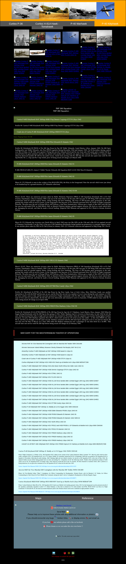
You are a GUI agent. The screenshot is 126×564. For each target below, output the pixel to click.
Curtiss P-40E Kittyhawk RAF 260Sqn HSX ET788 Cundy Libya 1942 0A (46, 403)
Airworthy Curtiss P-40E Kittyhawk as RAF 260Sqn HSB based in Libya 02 (47, 355)
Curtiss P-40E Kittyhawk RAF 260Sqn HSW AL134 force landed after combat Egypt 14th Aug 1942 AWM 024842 (60, 388)
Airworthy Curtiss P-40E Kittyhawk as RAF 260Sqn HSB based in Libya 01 (47, 351)
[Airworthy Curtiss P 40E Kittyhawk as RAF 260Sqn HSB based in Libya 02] (70, 38)
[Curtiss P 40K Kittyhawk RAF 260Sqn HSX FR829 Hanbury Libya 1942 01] (21, 95)
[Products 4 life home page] (72, 553)
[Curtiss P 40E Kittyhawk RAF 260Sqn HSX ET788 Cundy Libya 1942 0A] (88, 67)
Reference (87, 498)
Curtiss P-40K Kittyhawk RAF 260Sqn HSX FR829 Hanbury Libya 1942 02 (47, 437)
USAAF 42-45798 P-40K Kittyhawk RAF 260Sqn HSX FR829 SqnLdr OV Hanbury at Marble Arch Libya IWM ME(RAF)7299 (63, 444)
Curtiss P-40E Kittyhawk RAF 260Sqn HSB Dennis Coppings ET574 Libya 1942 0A (50, 370)
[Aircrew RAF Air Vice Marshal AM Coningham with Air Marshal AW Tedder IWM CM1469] (21, 38)
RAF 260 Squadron (61, 111)
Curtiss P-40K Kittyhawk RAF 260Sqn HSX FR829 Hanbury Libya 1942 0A (47, 440)
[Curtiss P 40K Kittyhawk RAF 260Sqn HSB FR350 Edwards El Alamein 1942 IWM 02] (53, 81)
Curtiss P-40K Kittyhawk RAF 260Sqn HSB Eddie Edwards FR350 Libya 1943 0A (49, 410)
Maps (38, 498)
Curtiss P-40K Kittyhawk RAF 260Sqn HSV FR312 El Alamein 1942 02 (45, 429)
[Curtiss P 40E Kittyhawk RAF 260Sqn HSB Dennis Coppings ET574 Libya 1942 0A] (37, 53)
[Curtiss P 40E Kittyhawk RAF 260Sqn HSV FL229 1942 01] (70, 53)
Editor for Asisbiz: (64, 508)
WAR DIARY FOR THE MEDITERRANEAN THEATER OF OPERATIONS (49, 333)
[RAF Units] (59, 553)
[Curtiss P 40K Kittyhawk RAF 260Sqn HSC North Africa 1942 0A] (70, 81)
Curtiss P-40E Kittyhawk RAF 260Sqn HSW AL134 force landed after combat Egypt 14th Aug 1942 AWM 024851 (60, 396)
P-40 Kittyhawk (110, 23)
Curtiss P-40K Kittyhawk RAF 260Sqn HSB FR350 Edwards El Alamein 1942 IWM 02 (50, 418)
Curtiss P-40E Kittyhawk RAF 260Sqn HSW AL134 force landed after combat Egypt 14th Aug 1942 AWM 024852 (60, 399)
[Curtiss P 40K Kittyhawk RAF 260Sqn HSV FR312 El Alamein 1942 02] (104, 81)
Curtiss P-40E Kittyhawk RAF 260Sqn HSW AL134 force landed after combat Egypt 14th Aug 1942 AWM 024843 (60, 392)
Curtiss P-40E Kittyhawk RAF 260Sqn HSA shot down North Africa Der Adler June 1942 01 (52, 366)
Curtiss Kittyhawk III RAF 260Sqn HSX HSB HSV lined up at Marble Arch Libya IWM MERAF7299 (54, 362)
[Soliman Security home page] (64, 553)
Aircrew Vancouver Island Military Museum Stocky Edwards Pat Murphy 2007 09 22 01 (51, 347)
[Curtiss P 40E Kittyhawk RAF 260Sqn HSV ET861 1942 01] (53, 53)
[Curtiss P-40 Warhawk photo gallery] (63, 10)
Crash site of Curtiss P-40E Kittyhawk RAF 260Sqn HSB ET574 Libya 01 (46, 358)
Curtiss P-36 (16, 23)
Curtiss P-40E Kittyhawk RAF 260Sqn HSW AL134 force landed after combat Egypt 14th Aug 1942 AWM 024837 (60, 381)
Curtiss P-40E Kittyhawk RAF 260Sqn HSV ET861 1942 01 (41, 373)
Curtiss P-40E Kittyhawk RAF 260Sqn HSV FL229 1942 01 (41, 377)
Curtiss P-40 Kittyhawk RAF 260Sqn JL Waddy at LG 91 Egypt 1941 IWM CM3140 (49, 407)
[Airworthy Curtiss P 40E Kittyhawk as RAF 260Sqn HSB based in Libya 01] (53, 37)
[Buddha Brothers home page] (68, 553)
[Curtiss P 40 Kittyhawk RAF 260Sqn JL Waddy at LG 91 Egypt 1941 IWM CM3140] (104, 67)
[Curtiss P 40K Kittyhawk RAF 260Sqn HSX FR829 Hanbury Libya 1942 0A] (53, 95)
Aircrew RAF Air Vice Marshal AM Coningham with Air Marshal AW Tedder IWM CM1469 (51, 344)
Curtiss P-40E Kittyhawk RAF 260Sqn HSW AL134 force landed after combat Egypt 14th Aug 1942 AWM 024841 (60, 384)
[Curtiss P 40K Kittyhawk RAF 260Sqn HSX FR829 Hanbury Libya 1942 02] (37, 95)
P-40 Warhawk (79, 23)
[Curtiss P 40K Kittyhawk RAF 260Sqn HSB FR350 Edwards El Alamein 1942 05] (37, 81)
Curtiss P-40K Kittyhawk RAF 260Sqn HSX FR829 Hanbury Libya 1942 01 (47, 433)
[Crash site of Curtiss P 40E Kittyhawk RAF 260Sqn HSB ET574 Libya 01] (88, 37)
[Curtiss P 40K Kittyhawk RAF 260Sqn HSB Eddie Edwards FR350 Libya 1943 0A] (21, 81)
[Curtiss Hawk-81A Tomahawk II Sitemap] (53, 553)
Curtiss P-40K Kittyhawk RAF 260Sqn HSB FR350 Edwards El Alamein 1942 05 (48, 414)
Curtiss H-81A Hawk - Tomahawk (47, 25)
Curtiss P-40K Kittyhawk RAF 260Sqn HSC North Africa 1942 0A (43, 422)
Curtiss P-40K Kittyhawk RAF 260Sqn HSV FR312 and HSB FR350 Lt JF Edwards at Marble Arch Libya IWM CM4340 (61, 425)
